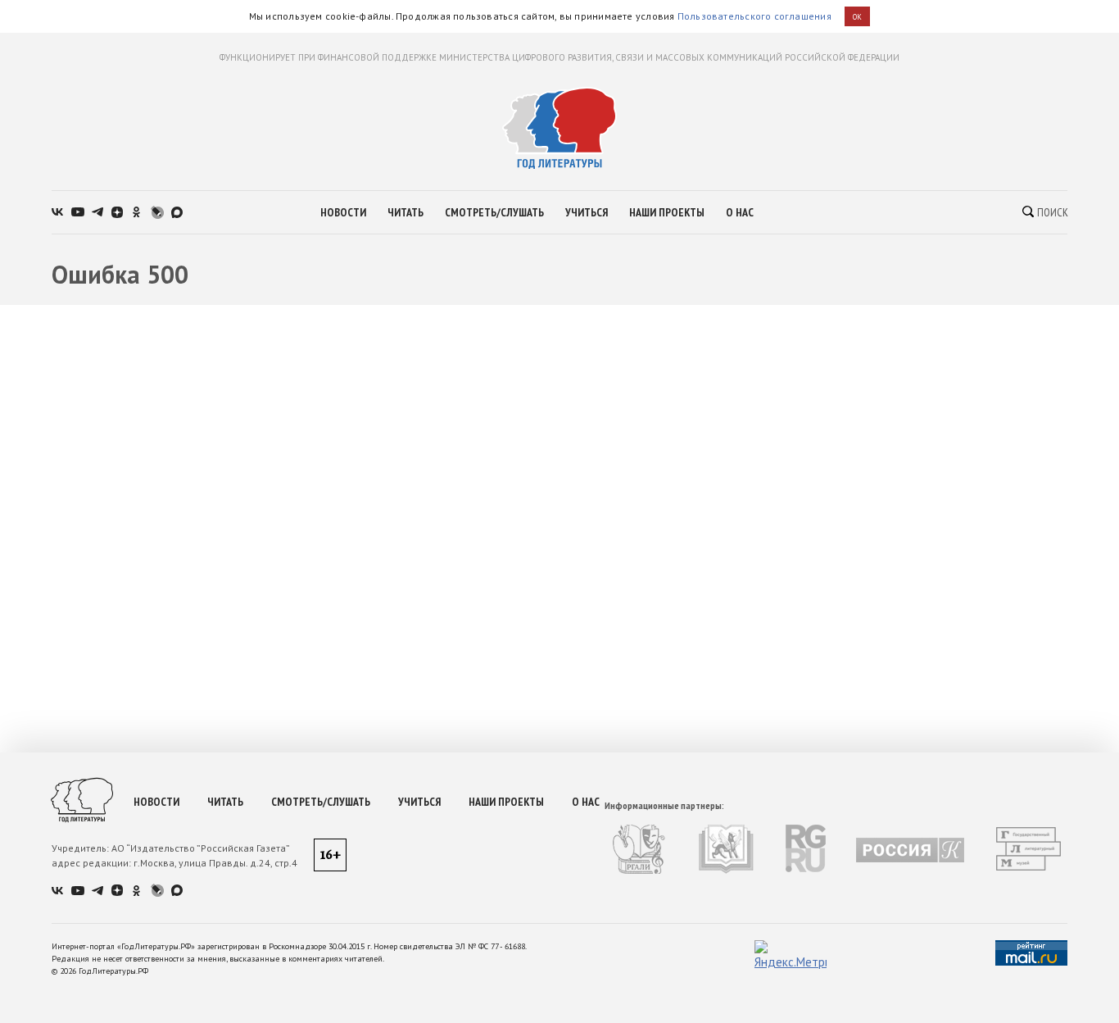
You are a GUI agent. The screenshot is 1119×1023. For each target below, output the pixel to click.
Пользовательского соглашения (754, 16)
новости (343, 212)
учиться (586, 212)
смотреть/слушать (494, 212)
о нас (740, 212)
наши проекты (666, 212)
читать (405, 212)
